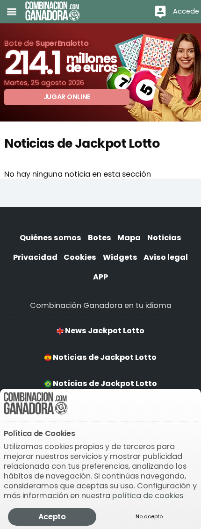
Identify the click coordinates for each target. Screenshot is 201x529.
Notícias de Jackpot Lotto (104, 383)
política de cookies (147, 495)
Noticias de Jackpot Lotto (104, 357)
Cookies (80, 257)
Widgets (120, 257)
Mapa (129, 237)
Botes (99, 237)
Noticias (164, 237)
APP (100, 277)
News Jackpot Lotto (104, 330)
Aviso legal (166, 257)
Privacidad (35, 257)
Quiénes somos (50, 237)
